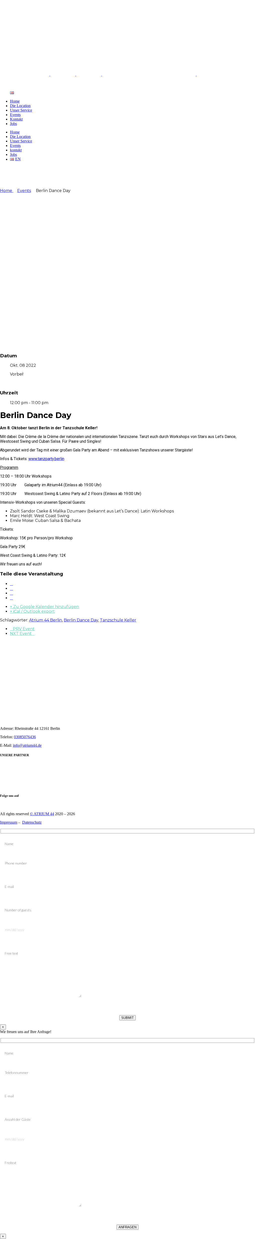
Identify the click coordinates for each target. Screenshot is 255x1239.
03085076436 (25, 737)
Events (24, 190)
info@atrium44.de (27, 745)
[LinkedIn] (11, 593)
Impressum (8, 822)
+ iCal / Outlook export (32, 611)
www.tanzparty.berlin (46, 458)
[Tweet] (11, 588)
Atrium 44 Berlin (45, 620)
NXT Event (21, 633)
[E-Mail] (11, 598)
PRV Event (24, 628)
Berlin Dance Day (81, 620)
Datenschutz (32, 822)
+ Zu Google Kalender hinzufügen (44, 606)
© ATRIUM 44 (42, 814)
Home (6, 190)
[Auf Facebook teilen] (11, 583)
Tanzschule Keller (118, 620)
